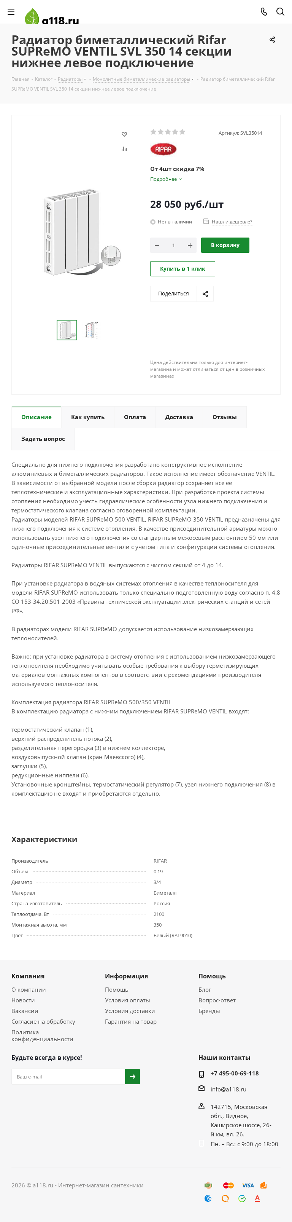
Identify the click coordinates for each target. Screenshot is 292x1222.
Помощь (117, 989)
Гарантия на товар (131, 1021)
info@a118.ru (228, 1089)
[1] (153, 132)
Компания (27, 976)
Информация (126, 976)
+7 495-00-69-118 (235, 1073)
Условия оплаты (127, 1000)
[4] (175, 132)
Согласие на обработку (43, 1021)
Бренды (209, 1011)
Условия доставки (130, 1011)
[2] (161, 132)
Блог (204, 989)
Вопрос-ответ (217, 1000)
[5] (182, 132)
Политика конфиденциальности (42, 1035)
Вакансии (24, 1011)
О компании (28, 989)
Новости (23, 1000)
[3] (168, 132)
